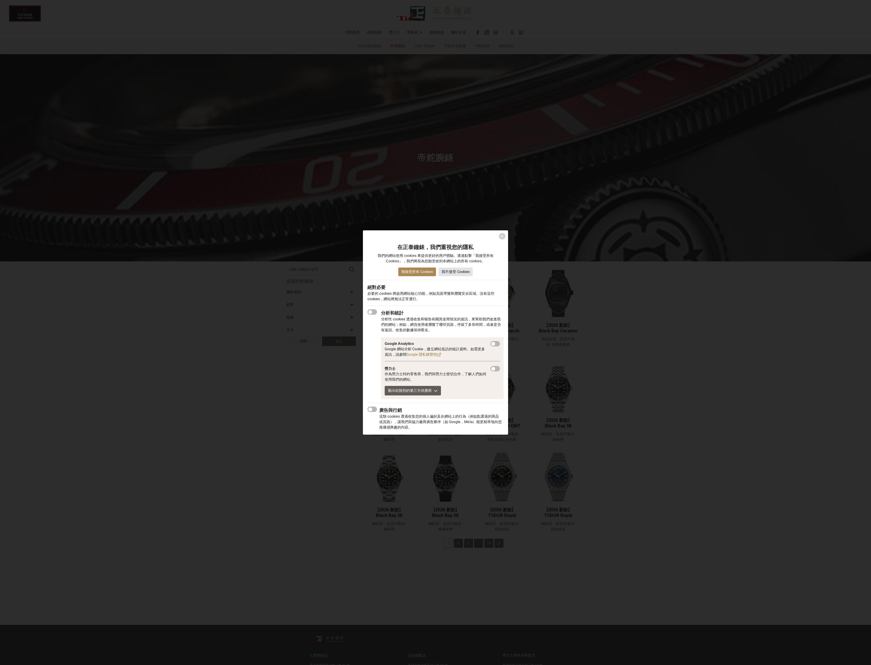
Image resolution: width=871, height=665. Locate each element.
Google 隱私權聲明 (421, 354)
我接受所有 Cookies (417, 272)
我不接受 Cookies (456, 272)
